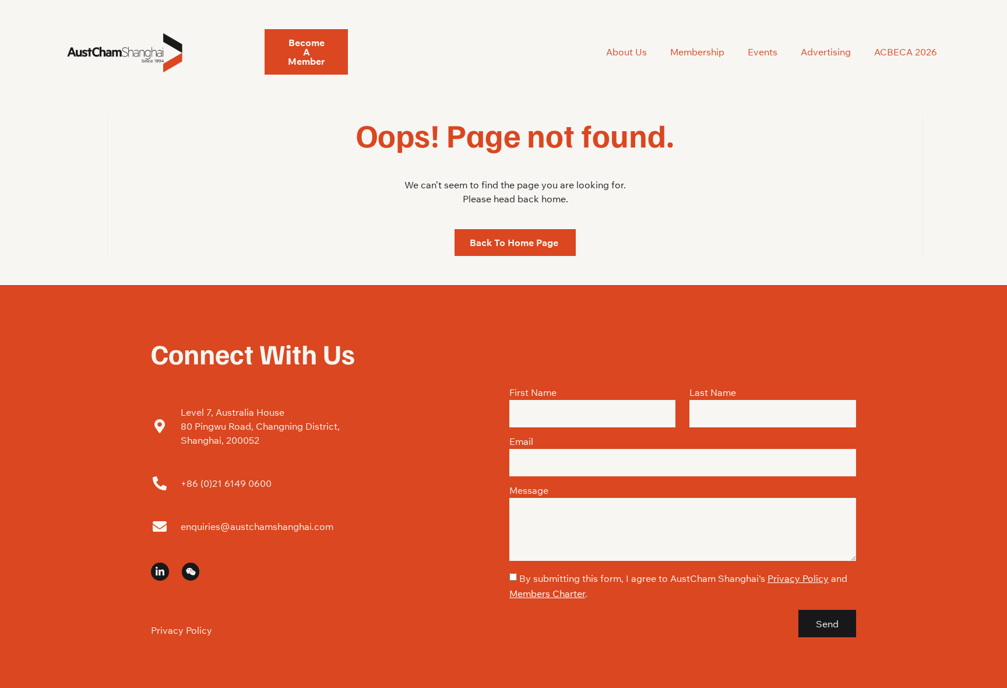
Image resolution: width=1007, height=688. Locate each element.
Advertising (826, 52)
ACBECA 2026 (905, 52)
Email (521, 442)
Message (528, 491)
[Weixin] (191, 572)
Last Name (712, 393)
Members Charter (547, 593)
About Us (626, 52)
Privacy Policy (181, 630)
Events (762, 52)
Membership (697, 52)
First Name (533, 393)
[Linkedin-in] (160, 572)
